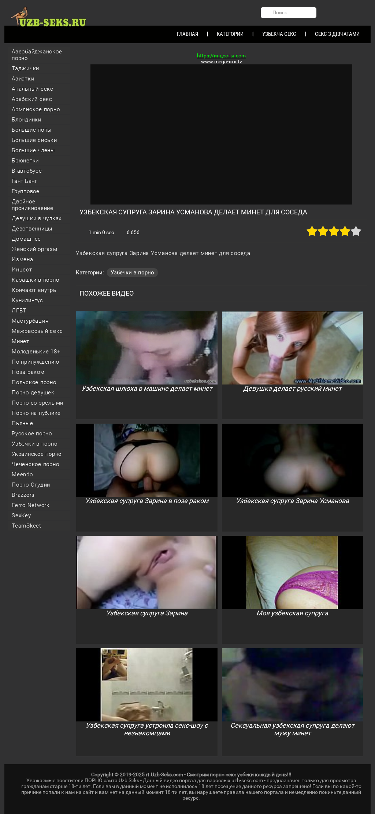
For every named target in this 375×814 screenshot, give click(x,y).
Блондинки (26, 119)
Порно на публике (36, 413)
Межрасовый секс (37, 331)
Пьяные (22, 423)
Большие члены (33, 150)
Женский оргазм (34, 249)
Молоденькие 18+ (36, 351)
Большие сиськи (34, 140)
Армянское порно (36, 109)
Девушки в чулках (37, 218)
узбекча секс (279, 34)
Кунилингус (27, 300)
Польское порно (34, 382)
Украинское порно (37, 454)
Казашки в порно (35, 280)
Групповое (26, 191)
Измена (22, 259)
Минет (20, 341)
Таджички (25, 68)
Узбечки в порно (34, 443)
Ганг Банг (24, 181)
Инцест (22, 269)
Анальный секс (32, 89)
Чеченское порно (35, 464)
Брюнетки (25, 160)
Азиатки (23, 78)
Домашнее (26, 239)
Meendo (22, 474)
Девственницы (32, 228)
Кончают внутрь (34, 290)
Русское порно (32, 433)
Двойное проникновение (32, 204)
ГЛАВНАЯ (187, 34)
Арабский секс (32, 99)
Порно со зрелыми (37, 403)
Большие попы (32, 130)
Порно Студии (31, 484)
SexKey (21, 515)
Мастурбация (30, 321)
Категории (230, 34)
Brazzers (23, 495)
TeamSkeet (26, 525)
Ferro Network (30, 505)
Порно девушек (33, 392)
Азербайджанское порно (37, 54)
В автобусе (27, 171)
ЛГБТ (19, 310)
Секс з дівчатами (337, 34)
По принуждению (35, 362)
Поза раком (28, 372)
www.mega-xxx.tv (221, 61)
